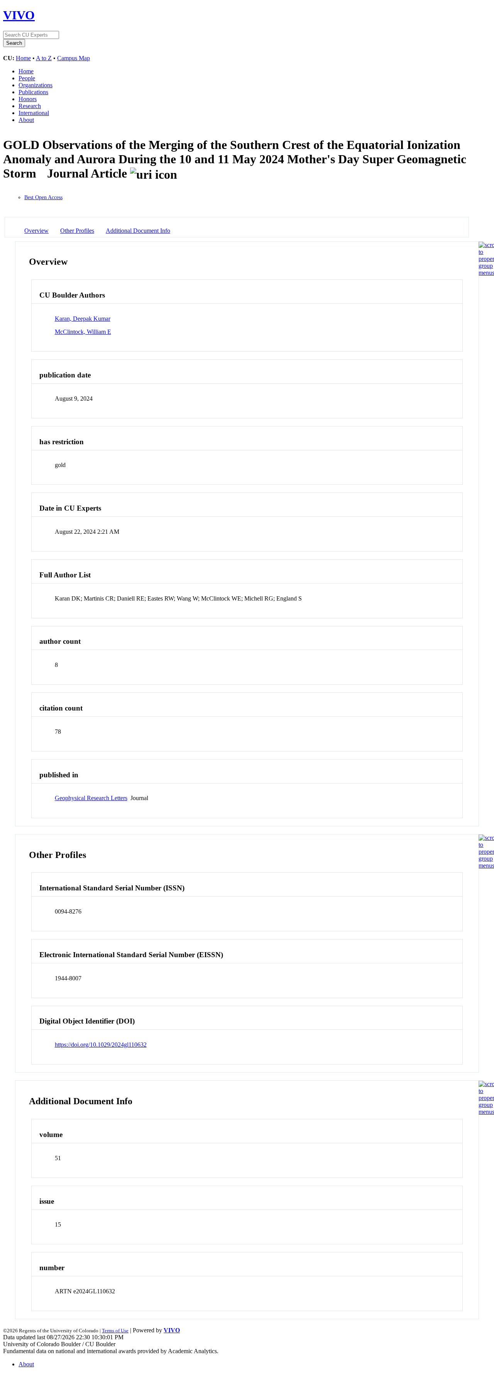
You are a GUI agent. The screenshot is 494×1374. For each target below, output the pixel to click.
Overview (36, 230)
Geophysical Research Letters (91, 798)
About (26, 120)
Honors (28, 99)
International (34, 113)
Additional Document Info (138, 230)
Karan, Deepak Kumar (82, 318)
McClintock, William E (83, 331)
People (27, 78)
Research (30, 106)
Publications (33, 92)
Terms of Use (115, 1330)
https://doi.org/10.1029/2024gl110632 (101, 1044)
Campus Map (73, 58)
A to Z (44, 58)
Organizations (35, 85)
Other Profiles (77, 230)
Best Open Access (43, 197)
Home (23, 58)
